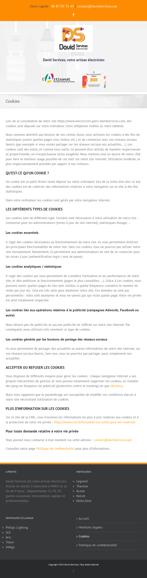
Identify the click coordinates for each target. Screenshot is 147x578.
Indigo (10, 547)
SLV (8, 532)
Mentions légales (90, 527)
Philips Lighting (17, 527)
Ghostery (116, 386)
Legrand (81, 481)
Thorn (10, 542)
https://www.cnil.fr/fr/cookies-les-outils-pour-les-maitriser (95, 422)
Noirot (80, 496)
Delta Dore (83, 501)
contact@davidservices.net (97, 6)
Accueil (84, 518)
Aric (8, 537)
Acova (80, 491)
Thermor (82, 486)
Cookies (84, 536)
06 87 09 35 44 (62, 6)
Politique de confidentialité (55, 448)
